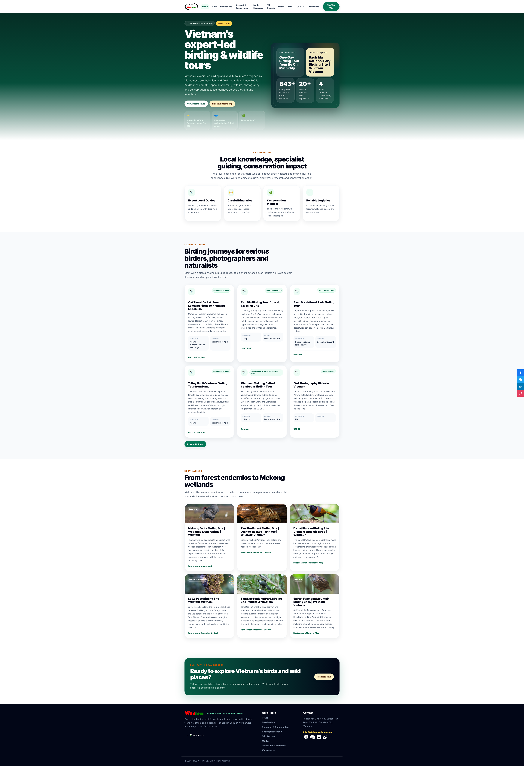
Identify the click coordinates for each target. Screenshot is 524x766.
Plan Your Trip (331, 6)
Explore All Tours (195, 444)
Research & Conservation (242, 6)
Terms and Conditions (274, 745)
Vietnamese (313, 6)
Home (205, 6)
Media (281, 6)
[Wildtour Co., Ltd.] (306, 737)
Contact (300, 6)
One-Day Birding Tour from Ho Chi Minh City (289, 62)
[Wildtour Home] (191, 6)
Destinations (226, 6)
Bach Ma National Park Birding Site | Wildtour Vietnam (320, 64)
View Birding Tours (196, 104)
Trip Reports (271, 6)
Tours (214, 6)
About (290, 6)
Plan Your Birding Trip (222, 104)
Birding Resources (258, 6)
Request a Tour (324, 677)
